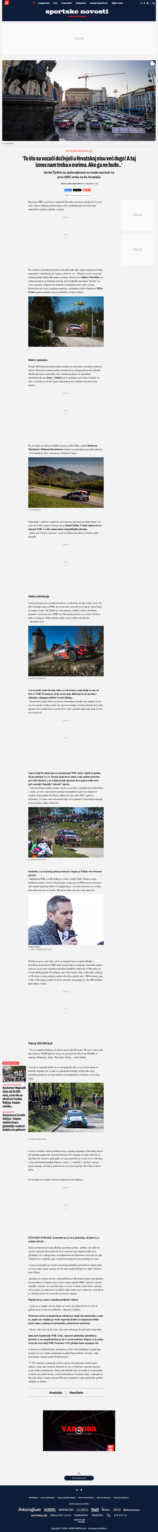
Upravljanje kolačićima (79, 1504)
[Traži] (154, 3)
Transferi (66, 3)
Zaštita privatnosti (86, 1498)
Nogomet (43, 3)
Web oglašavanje (104, 1498)
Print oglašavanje (121, 1498)
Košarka (81, 3)
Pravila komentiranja (66, 1498)
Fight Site (117, 3)
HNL (55, 3)
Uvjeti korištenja (47, 1498)
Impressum (33, 1498)
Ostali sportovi (99, 3)
